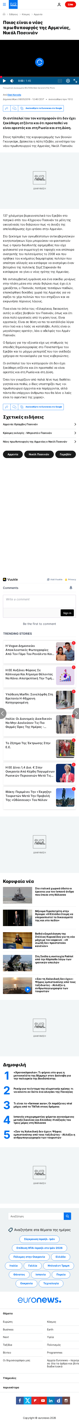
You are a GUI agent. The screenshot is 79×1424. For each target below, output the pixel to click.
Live (70, 4)
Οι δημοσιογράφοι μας (16, 1360)
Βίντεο (7, 1352)
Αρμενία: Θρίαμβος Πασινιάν (20, 424)
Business (8, 1329)
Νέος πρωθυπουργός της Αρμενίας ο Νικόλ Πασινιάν (35, 441)
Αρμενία (38, 14)
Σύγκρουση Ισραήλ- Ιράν (39, 1239)
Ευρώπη (7, 1321)
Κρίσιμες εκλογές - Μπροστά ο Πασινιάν (27, 432)
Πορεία (61, 1274)
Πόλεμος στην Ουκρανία (29, 1256)
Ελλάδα (61, 1256)
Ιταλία (14, 1265)
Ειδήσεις (13, 14)
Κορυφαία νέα (18, 881)
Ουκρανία (26, 1283)
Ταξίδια (7, 1344)
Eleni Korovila (14, 94)
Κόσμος (26, 14)
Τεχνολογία (51, 1283)
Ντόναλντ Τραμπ (58, 1265)
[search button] (67, 1216)
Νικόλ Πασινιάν (39, 454)
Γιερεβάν (65, 454)
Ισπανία (41, 1274)
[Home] (4, 14)
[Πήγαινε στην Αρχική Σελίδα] (13, 4)
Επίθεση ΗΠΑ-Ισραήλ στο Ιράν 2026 (39, 1247)
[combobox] (39, 1216)
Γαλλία (32, 1265)
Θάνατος (19, 1274)
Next (6, 1337)
